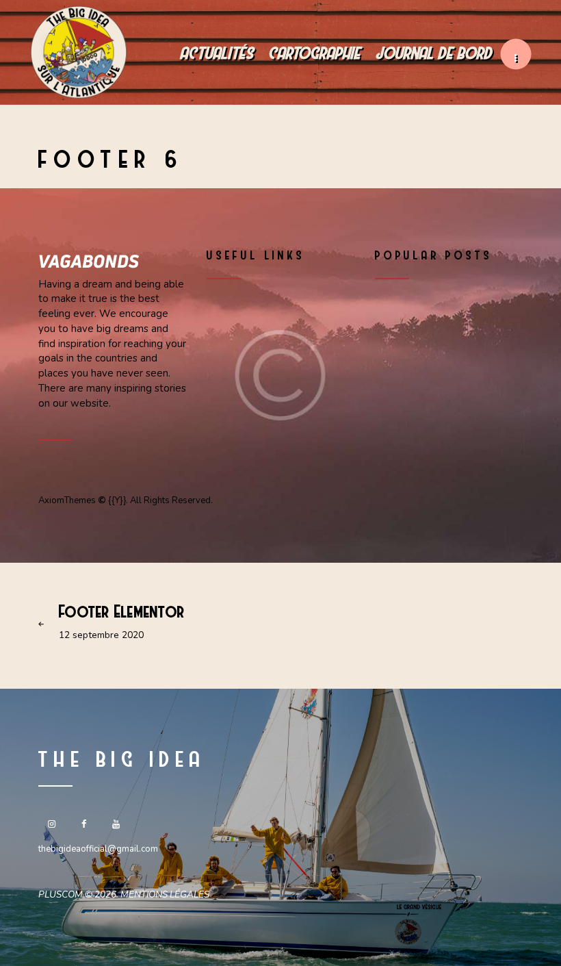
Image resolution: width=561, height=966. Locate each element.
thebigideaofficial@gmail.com (98, 849)
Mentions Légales (164, 894)
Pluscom (60, 894)
